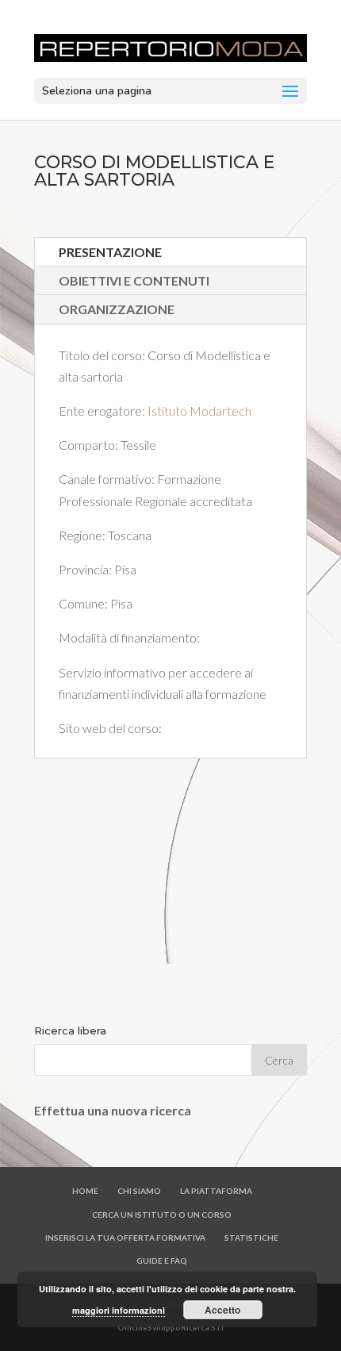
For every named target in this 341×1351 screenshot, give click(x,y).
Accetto (222, 1310)
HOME (85, 1191)
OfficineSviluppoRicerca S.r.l (170, 1327)
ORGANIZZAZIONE (116, 309)
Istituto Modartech (199, 410)
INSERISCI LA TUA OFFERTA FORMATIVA (125, 1237)
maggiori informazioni (118, 1310)
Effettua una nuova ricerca (112, 1110)
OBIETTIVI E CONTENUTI (134, 280)
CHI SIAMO (139, 1191)
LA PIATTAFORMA (216, 1191)
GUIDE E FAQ (161, 1260)
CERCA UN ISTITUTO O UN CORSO (162, 1214)
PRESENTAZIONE (110, 251)
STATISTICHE (251, 1237)
